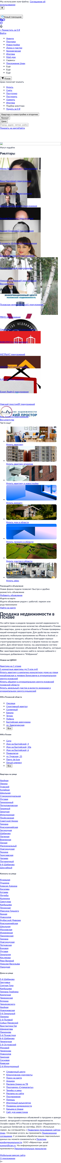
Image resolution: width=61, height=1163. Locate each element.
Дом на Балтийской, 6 (17, 750)
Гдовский (4, 786)
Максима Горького (9, 910)
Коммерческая (13, 50)
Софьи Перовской (9, 1022)
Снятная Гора (6, 985)
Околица (10, 703)
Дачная (3, 842)
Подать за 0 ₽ (13, 108)
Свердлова (5, 901)
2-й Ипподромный (9, 1066)
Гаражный (5, 808)
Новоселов (5, 917)
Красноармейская (9, 827)
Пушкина (4, 882)
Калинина (5, 898)
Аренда (10, 38)
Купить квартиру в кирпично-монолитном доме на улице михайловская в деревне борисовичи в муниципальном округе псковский (29, 675)
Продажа (11, 41)
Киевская (4, 1063)
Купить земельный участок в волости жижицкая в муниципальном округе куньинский (25, 689)
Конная (3, 913)
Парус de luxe (13, 759)
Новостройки (13, 44)
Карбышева (6, 904)
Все (9, 728)
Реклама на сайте (15, 1093)
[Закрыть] (2, 8)
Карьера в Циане (14, 1108)
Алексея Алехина (8, 885)
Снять (9, 90)
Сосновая (5, 1060)
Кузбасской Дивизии (10, 920)
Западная (5, 811)
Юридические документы (19, 1074)
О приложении (7, 1158)
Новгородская (7, 848)
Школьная (5, 792)
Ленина (4, 783)
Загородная (6, 830)
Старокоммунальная (10, 795)
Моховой (4, 1047)
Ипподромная (7, 814)
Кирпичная (5, 994)
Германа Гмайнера (9, 991)
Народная (5, 966)
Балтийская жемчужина (18, 721)
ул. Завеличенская (15, 725)
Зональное (5, 954)
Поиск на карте (14, 1077)
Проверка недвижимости (19, 1105)
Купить (9, 87)
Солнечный (12, 709)
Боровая (4, 948)
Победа (10, 718)
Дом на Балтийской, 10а (18, 746)
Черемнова (5, 1050)
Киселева (4, 889)
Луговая (4, 799)
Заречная (4, 1056)
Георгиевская (6, 855)
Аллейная (5, 789)
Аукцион (10, 1080)
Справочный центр (15, 1071)
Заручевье (5, 982)
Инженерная (6, 932)
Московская (6, 929)
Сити (8, 740)
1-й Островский (8, 1044)
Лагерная (4, 836)
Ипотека (10, 53)
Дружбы (4, 895)
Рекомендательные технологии (30, 1148)
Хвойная (4, 780)
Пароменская (6, 935)
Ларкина (4, 1016)
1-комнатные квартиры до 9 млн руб (19, 669)
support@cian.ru (8, 1145)
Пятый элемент (14, 762)
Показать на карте (9, 128)
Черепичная (6, 1041)
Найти (21, 128)
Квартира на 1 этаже (10, 666)
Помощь (10, 1099)
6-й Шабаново (7, 864)
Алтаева (4, 892)
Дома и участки (14, 47)
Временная (5, 839)
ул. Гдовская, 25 (14, 756)
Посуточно (11, 93)
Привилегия (12, 753)
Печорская (5, 907)
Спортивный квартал (17, 706)
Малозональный (8, 845)
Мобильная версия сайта (12, 1155)
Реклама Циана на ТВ (17, 1084)
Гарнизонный (6, 802)
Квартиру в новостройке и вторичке (19, 114)
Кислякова (5, 957)
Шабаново (5, 833)
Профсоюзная (7, 817)
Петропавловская (9, 805)
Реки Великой (7, 960)
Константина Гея (8, 1025)
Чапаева (4, 858)
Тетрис (9, 715)
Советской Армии (9, 820)
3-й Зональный (7, 1013)
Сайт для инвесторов (17, 1112)
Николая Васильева (10, 963)
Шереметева (6, 1028)
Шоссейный (6, 867)
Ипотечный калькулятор (18, 1102)
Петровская (6, 945)
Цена (3, 121)
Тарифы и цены (14, 1090)
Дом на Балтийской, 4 (17, 743)
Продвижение (13, 1096)
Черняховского (7, 1004)
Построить (11, 96)
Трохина (4, 852)
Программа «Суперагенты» (19, 1087)
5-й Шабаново (7, 979)
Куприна (4, 1000)
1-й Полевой (6, 1019)
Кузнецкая (5, 879)
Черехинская (6, 997)
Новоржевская (7, 1010)
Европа (9, 712)
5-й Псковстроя (8, 1035)
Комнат (5, 117)
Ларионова (5, 1032)
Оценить (10, 99)
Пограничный (7, 861)
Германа (4, 823)
